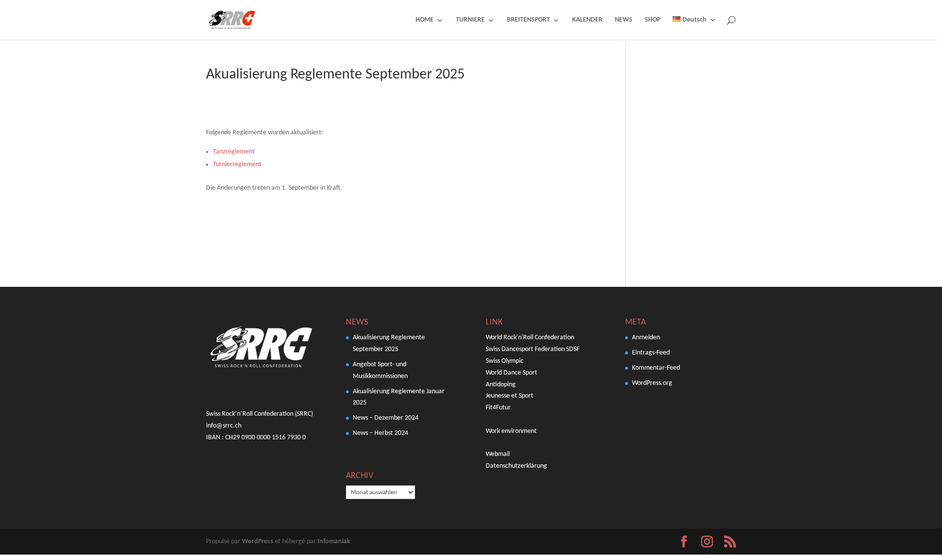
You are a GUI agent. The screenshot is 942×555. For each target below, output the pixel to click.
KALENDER (587, 20)
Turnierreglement (237, 164)
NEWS (623, 20)
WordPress (257, 541)
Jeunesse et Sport (509, 396)
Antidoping (501, 384)
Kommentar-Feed (656, 368)
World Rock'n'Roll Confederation (530, 337)
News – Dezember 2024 (386, 418)
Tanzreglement (234, 151)
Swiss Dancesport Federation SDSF (532, 349)
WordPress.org (652, 383)
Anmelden (646, 337)
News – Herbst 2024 (380, 433)
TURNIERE (470, 20)
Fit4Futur (498, 407)
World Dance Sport (511, 373)
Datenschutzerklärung (516, 466)
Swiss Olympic (504, 361)
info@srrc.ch (223, 425)
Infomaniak (333, 541)
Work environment (511, 431)
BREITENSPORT (528, 20)
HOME (425, 20)
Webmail (498, 454)
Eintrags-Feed (651, 352)
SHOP (652, 20)
